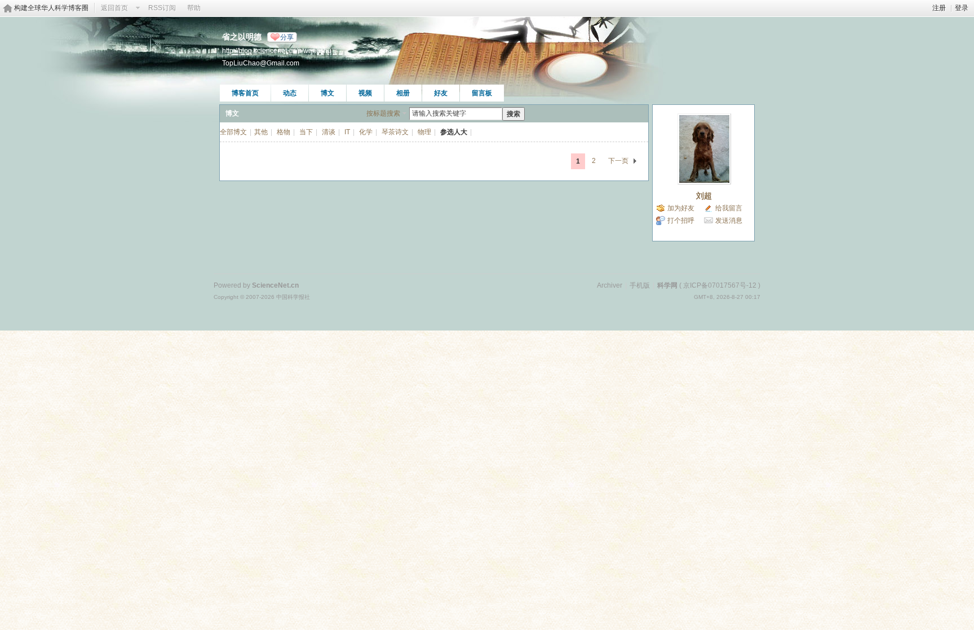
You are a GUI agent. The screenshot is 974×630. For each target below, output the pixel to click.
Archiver (609, 285)
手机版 (640, 285)
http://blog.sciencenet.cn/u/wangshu (276, 50)
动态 (289, 93)
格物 (283, 132)
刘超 (704, 195)
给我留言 (728, 208)
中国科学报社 (293, 297)
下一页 (618, 161)
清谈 (328, 132)
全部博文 (233, 132)
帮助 (194, 8)
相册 (403, 93)
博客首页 (245, 93)
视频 (365, 93)
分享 (287, 37)
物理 (424, 132)
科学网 (667, 285)
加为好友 (680, 208)
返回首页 (114, 8)
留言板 (482, 93)
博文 (327, 93)
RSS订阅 (162, 8)
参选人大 (453, 132)
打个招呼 (680, 220)
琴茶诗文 (395, 132)
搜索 (513, 114)
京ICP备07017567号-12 (719, 285)
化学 (366, 132)
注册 (939, 8)
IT (347, 132)
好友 (441, 93)
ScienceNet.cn (275, 285)
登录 (961, 8)
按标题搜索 (383, 113)
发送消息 (728, 220)
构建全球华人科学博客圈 (51, 8)
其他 (261, 132)
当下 (306, 132)
